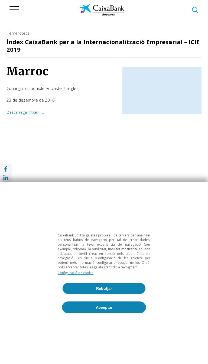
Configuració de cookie (75, 273)
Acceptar (104, 307)
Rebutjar (104, 288)
